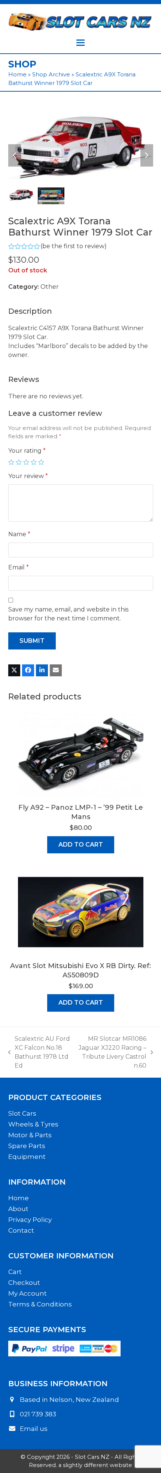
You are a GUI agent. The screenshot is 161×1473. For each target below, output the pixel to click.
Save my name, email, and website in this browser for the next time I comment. (68, 614)
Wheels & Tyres (33, 1124)
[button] (80, 42)
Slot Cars (22, 1113)
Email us (34, 1428)
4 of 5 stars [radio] (34, 462)
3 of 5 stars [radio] (26, 462)
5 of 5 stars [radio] (41, 462)
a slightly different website (95, 1465)
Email (18, 567)
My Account (27, 1293)
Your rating (27, 450)
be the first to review (73, 246)
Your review (28, 476)
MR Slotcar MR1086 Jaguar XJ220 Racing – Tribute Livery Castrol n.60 (112, 1052)
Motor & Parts (30, 1135)
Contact (21, 1230)
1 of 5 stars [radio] (11, 462)
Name (19, 534)
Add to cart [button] (80, 844)
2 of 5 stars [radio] (19, 462)
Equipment (27, 1156)
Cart (15, 1272)
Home (17, 74)
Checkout (24, 1282)
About (18, 1209)
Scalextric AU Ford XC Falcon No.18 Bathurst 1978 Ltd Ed (39, 1052)
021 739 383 (38, 1414)
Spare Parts (26, 1146)
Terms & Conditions (40, 1304)
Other (49, 286)
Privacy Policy (30, 1219)
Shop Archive (51, 74)
